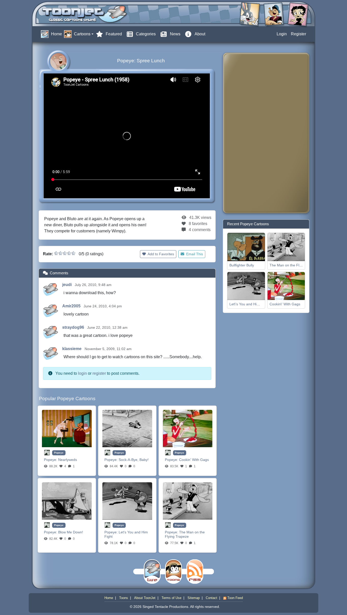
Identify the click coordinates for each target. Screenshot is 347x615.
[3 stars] (65, 253)
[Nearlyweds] (67, 428)
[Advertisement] (247, 133)
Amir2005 (72, 306)
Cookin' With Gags (194, 460)
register (99, 373)
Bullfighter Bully (241, 265)
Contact (211, 598)
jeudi (67, 284)
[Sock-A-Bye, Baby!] (127, 428)
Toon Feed (234, 598)
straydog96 (73, 327)
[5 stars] (73, 253)
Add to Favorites (160, 254)
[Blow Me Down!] (67, 501)
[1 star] (56, 253)
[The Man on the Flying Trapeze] (188, 501)
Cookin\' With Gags (285, 304)
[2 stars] (60, 253)
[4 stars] (69, 253)
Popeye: (51, 460)
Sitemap (193, 598)
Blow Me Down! (70, 532)
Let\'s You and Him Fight (249, 304)
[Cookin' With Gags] (188, 428)
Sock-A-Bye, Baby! (134, 460)
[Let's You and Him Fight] (127, 501)
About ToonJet (144, 598)
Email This (194, 254)
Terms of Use (171, 598)
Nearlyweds (67, 460)
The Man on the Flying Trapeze (185, 534)
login (82, 373)
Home (108, 598)
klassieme (72, 349)
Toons (123, 598)
